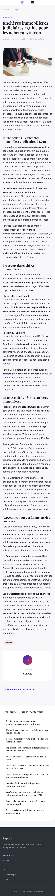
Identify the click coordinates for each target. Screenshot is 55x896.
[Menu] (32, 2)
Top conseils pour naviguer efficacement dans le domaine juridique (27, 749)
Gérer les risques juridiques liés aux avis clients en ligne (25, 811)
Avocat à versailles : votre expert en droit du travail (26, 758)
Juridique (15, 9)
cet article (8, 377)
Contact (6, 879)
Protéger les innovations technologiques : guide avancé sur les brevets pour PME (25, 793)
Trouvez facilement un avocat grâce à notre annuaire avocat (26, 802)
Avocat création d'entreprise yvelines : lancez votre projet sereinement (27, 776)
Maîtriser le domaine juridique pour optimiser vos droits (23, 784)
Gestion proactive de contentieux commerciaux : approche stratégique (23, 722)
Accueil (6, 9)
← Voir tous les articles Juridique (18, 689)
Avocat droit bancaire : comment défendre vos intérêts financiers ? (27, 767)
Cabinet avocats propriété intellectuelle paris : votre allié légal (27, 740)
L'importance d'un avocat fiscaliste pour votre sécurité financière (27, 731)
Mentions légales (10, 874)
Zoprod (7, 838)
